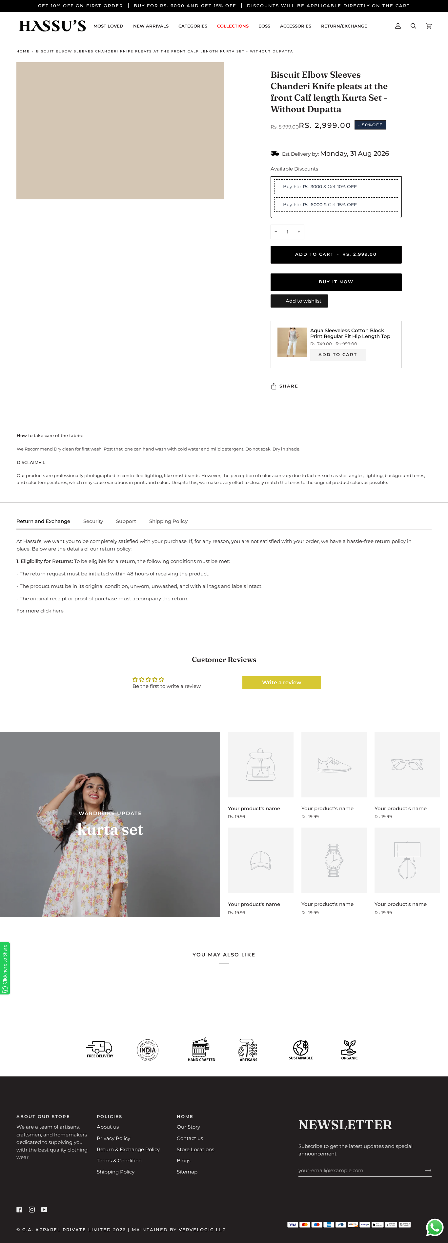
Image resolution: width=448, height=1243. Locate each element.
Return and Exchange (43, 521)
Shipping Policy (168, 521)
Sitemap (187, 1172)
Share (288, 386)
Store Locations (195, 1150)
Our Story (188, 1127)
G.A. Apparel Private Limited (66, 1229)
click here (52, 611)
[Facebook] (19, 1210)
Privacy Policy (113, 1138)
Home (23, 51)
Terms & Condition (119, 1161)
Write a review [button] (281, 682)
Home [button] (185, 1116)
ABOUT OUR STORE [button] (43, 1116)
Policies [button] (109, 1116)
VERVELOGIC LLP (202, 1229)
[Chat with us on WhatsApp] (435, 1228)
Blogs (183, 1161)
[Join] (423, 1170)
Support (126, 521)
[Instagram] (32, 1210)
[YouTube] (44, 1210)
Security (93, 521)
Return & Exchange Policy (128, 1150)
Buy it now (336, 282)
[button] (192, 26)
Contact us (190, 1138)
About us (108, 1127)
